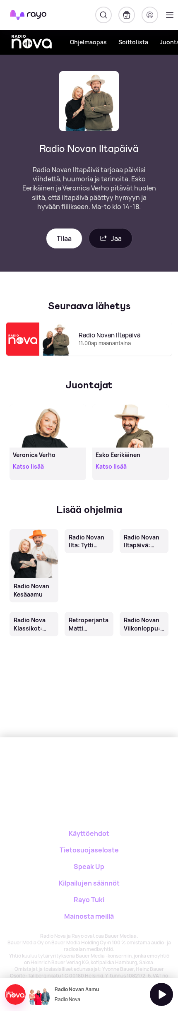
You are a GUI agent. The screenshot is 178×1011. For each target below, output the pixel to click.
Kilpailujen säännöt (89, 883)
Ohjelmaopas (88, 42)
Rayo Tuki (89, 899)
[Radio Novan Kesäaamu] (33, 529)
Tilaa (64, 238)
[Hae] (103, 15)
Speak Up (89, 866)
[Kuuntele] (161, 994)
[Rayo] (56, 766)
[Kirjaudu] (150, 15)
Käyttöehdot (89, 833)
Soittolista (133, 42)
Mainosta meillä (89, 916)
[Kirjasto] (126, 15)
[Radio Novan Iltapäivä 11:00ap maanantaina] (89, 355)
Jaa (116, 238)
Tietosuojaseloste (89, 850)
